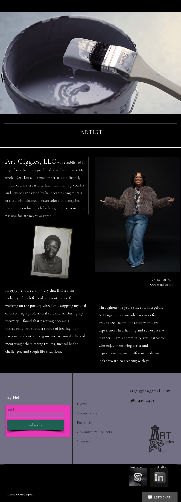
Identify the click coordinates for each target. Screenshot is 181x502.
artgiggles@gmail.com (150, 390)
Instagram (137, 467)
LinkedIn (158, 467)
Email (10, 409)
